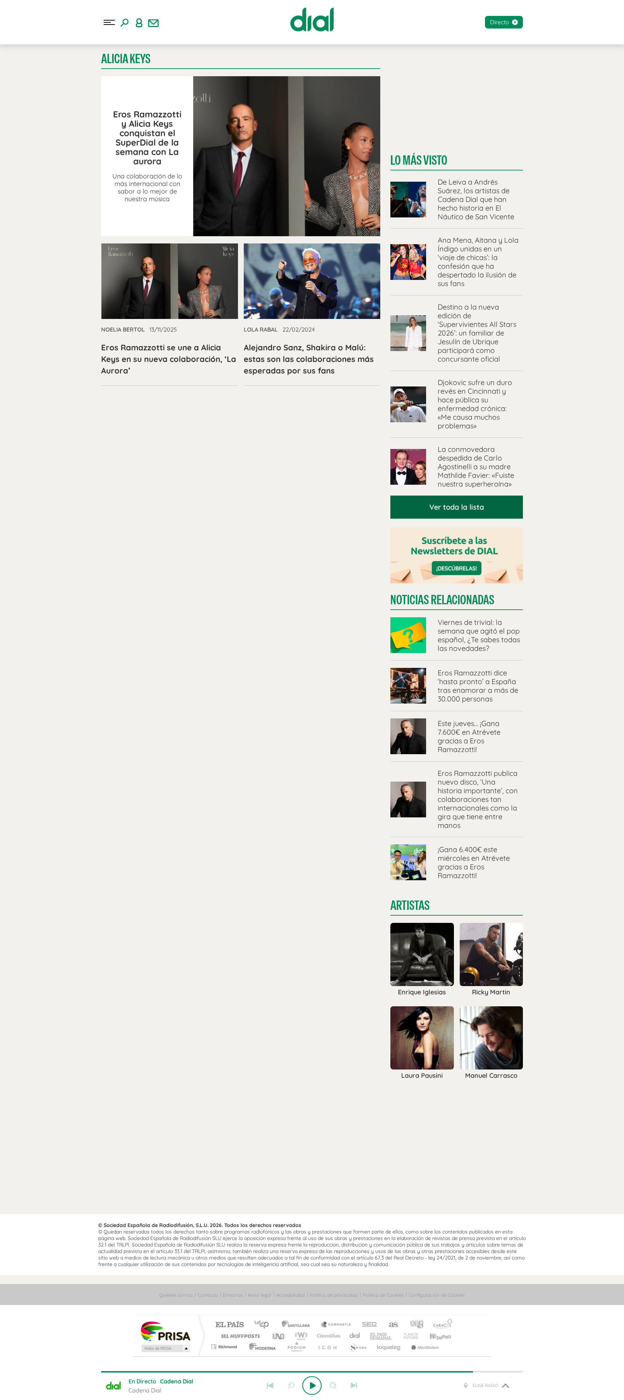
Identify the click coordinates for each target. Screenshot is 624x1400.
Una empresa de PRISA (165, 1331)
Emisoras (233, 1295)
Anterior (270, 1385)
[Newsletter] (153, 22)
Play (312, 1385)
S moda (357, 1346)
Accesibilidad (290, 1295)
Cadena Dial (355, 1335)
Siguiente (354, 1385)
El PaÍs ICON (327, 1346)
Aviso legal (259, 1295)
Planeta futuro (408, 1335)
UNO (279, 1335)
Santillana (298, 1325)
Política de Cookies (383, 1295)
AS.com (390, 1325)
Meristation (424, 1346)
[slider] (312, 1372)
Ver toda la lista (456, 506)
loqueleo (389, 1346)
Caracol (440, 1325)
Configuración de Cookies (437, 1295)
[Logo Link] (312, 19)
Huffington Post (239, 1335)
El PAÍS (229, 1325)
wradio (300, 1335)
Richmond (225, 1346)
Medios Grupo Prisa (165, 1348)
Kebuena (434, 1335)
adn (414, 1325)
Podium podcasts (296, 1346)
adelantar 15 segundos (333, 1385)
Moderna (261, 1346)
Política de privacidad (334, 1295)
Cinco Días (327, 1335)
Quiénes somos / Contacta (188, 1295)
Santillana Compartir (336, 1325)
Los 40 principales (264, 1325)
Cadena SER (367, 1325)
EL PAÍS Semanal (381, 1335)
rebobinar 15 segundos (291, 1385)
